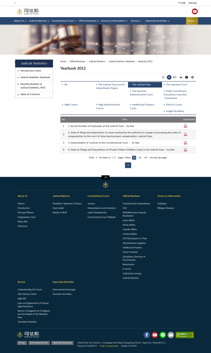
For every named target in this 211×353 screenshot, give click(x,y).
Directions (22, 226)
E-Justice (127, 269)
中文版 (181, 3)
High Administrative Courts (108, 106)
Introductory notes (30, 70)
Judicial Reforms (38, 21)
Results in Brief (60, 213)
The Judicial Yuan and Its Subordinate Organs (110, 86)
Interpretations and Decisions (102, 208)
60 (145, 158)
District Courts (174, 104)
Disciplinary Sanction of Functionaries (134, 258)
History (21, 204)
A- (163, 77)
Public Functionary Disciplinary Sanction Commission (175, 94)
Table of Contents (30, 94)
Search (191, 21)
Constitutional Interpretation (136, 204)
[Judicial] (28, 11)
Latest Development (97, 213)
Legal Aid (22, 299)
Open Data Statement (62, 343)
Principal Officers (26, 213)
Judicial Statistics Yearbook (35, 77)
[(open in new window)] (146, 335)
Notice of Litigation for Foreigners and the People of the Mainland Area (34, 314)
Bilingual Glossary (166, 208)
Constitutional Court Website (102, 217)
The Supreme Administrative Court (141, 93)
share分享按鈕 (192, 77)
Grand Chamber (130, 252)
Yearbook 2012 (145, 62)
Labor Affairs (129, 220)
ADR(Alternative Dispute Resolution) (134, 214)
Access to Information (113, 21)
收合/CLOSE (105, 177)
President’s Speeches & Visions (67, 204)
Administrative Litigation (134, 243)
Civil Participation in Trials (135, 239)
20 (134, 158)
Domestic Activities (62, 294)
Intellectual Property (132, 248)
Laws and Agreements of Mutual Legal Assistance (33, 305)
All (65, 84)
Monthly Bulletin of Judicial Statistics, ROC (33, 86)
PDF (185, 126)
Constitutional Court (62, 21)
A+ (174, 77)
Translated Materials (27, 322)
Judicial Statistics (97, 62)
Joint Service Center (27, 294)
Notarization (129, 264)
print (186, 77)
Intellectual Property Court (142, 106)
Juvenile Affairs (130, 229)
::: (15, 2)
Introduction (24, 208)
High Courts (71, 104)
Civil (125, 208)
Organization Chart (27, 217)
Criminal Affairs (130, 234)
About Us (19, 21)
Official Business (88, 21)
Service (135, 21)
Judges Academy (175, 111)
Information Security (39, 343)
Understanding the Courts (30, 290)
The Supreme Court (176, 84)
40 (140, 158)
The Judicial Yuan (141, 84)
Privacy (22, 343)
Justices (91, 204)
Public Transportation (109, 346)
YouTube (195, 11)
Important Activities (156, 21)
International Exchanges (64, 290)
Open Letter (58, 208)
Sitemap (193, 3)
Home (63, 62)
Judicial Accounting (132, 274)
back (181, 77)
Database (162, 204)
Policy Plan (23, 222)
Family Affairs (129, 225)
